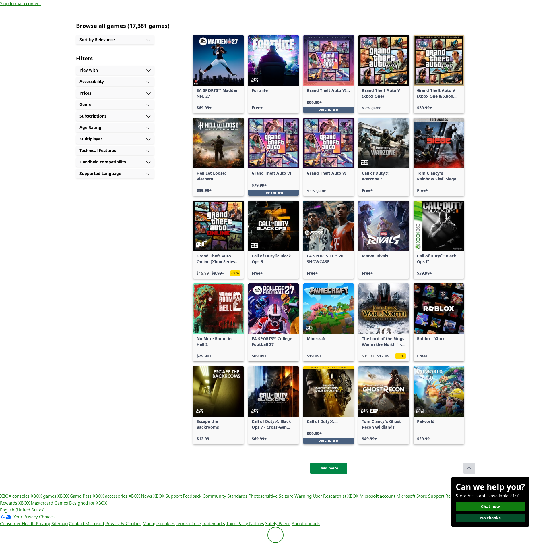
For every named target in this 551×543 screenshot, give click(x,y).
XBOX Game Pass (74, 496)
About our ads (306, 523)
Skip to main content (20, 3)
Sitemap (59, 523)
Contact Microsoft (86, 523)
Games (61, 503)
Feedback (192, 496)
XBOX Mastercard (35, 503)
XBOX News (140, 496)
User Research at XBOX (336, 496)
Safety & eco (277, 523)
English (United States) (22, 510)
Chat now (490, 506)
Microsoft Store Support (420, 496)
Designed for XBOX (88, 503)
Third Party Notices (245, 523)
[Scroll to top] (469, 468)
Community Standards (225, 496)
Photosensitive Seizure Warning (280, 496)
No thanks (490, 518)
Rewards (8, 503)
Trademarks (213, 523)
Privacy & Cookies (123, 523)
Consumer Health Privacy (25, 523)
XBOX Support (167, 496)
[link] (218, 74)
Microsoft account (377, 496)
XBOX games (43, 496)
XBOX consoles (15, 496)
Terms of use (188, 523)
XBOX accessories (110, 496)
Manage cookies (159, 523)
